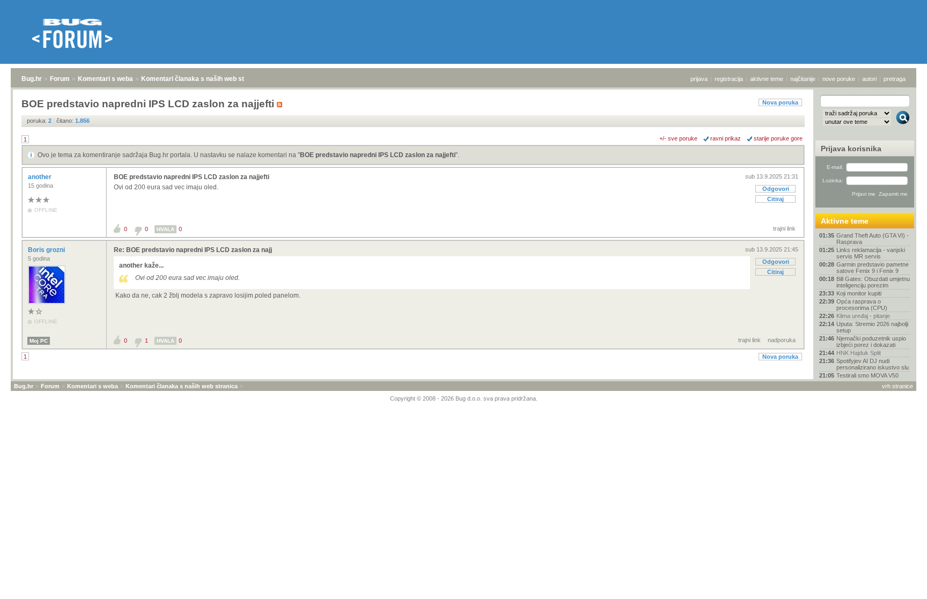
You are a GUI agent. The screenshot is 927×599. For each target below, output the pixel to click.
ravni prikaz (725, 138)
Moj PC (39, 341)
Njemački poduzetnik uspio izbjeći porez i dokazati (871, 341)
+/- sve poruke (678, 138)
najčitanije (802, 79)
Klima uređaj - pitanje (863, 316)
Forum (60, 79)
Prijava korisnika (851, 148)
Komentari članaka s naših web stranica (202, 79)
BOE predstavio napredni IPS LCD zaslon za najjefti (377, 155)
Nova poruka (780, 102)
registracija (729, 79)
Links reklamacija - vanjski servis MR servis (870, 253)
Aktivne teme (845, 221)
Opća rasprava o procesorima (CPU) (861, 304)
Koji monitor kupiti (858, 293)
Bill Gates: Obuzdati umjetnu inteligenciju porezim (873, 282)
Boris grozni (47, 250)
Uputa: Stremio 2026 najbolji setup (872, 327)
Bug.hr (31, 79)
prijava (699, 79)
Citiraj (775, 199)
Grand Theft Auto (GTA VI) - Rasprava (872, 238)
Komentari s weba (105, 79)
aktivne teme (766, 79)
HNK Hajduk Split (858, 353)
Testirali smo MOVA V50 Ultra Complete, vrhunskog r (873, 378)
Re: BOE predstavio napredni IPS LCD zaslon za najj (193, 250)
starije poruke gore (778, 138)
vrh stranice (897, 386)
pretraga (895, 79)
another (40, 177)
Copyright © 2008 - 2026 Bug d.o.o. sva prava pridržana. (464, 398)
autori (869, 79)
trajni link (784, 228)
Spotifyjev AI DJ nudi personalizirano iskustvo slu (872, 364)
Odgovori (775, 189)
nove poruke (838, 79)
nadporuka (782, 340)
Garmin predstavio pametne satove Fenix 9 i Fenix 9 (872, 267)
